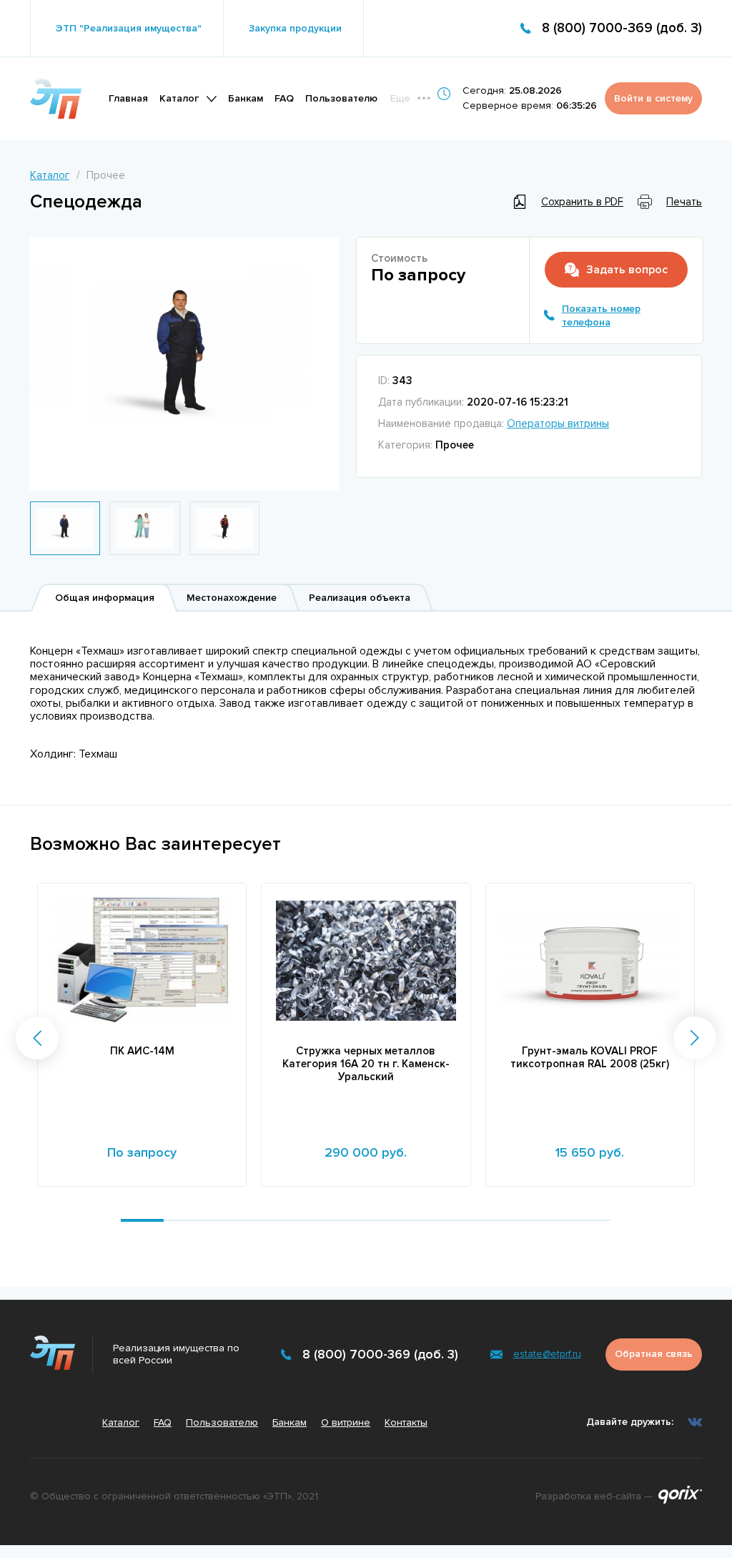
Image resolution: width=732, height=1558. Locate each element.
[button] (37, 1037)
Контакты (406, 1422)
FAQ (284, 98)
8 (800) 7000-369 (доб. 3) (622, 28)
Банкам (245, 98)
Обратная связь (654, 1354)
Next (305, 363)
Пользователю (341, 98)
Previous (64, 363)
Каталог (179, 98)
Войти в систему (653, 98)
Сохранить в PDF (582, 201)
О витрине (345, 1422)
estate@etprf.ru (547, 1354)
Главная (128, 98)
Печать (684, 201)
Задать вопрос (627, 270)
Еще (400, 98)
